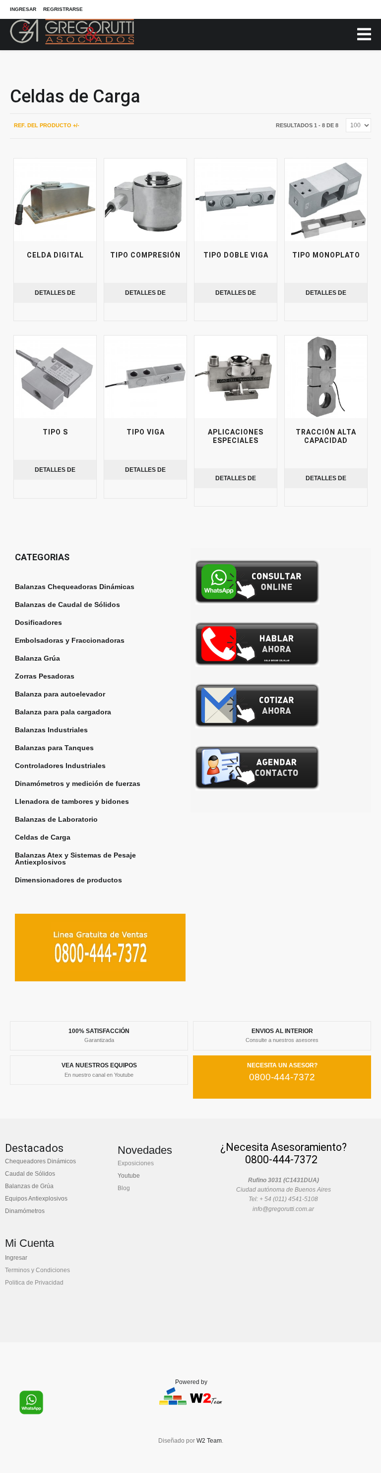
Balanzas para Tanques (54, 748)
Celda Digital (55, 255)
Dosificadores (38, 622)
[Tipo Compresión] (145, 200)
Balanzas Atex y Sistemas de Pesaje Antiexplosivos (75, 858)
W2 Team (209, 1440)
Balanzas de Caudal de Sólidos (67, 604)
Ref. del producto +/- (46, 125)
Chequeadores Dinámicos (40, 1161)
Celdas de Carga (42, 837)
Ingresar (23, 9)
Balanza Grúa (37, 658)
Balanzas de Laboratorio (56, 819)
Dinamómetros (25, 1211)
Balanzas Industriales (51, 730)
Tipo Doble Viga (235, 255)
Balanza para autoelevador (60, 694)
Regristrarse (63, 9)
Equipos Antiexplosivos (36, 1198)
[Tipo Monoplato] (326, 200)
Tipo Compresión (145, 255)
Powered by (191, 1382)
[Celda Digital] (55, 200)
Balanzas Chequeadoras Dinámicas (74, 587)
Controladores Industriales (60, 766)
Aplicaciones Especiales (235, 436)
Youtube (129, 1175)
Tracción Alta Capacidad (326, 436)
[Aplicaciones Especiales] (235, 377)
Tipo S (55, 432)
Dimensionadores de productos (68, 880)
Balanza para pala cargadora (63, 712)
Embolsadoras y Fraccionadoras (70, 640)
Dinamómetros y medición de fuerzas (77, 783)
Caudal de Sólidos (30, 1173)
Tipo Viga (146, 432)
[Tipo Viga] (145, 377)
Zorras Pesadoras (44, 676)
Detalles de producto (55, 296)
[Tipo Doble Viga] (235, 200)
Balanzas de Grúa (29, 1186)
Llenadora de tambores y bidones (72, 801)
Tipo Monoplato (326, 255)
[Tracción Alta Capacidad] (326, 377)
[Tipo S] (55, 377)
